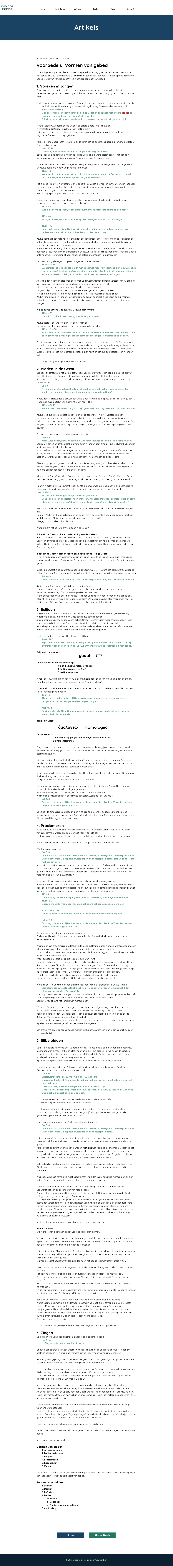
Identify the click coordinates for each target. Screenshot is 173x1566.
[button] (95, 7)
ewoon (8, 6)
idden (8, 9)
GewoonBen (101, 1560)
